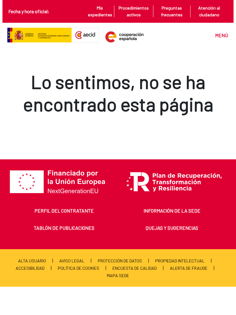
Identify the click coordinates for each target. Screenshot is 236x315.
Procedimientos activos (134, 11)
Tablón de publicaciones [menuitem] (64, 228)
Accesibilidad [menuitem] (30, 268)
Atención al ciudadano (209, 11)
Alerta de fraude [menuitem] (188, 268)
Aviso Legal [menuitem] (72, 260)
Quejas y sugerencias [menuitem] (172, 228)
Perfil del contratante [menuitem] (64, 210)
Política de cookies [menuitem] (78, 268)
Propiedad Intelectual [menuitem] (180, 260)
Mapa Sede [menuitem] (118, 275)
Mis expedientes (100, 11)
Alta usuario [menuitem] (32, 260)
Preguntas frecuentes (172, 11)
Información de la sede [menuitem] (172, 210)
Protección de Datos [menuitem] (120, 260)
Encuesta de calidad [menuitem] (134, 268)
